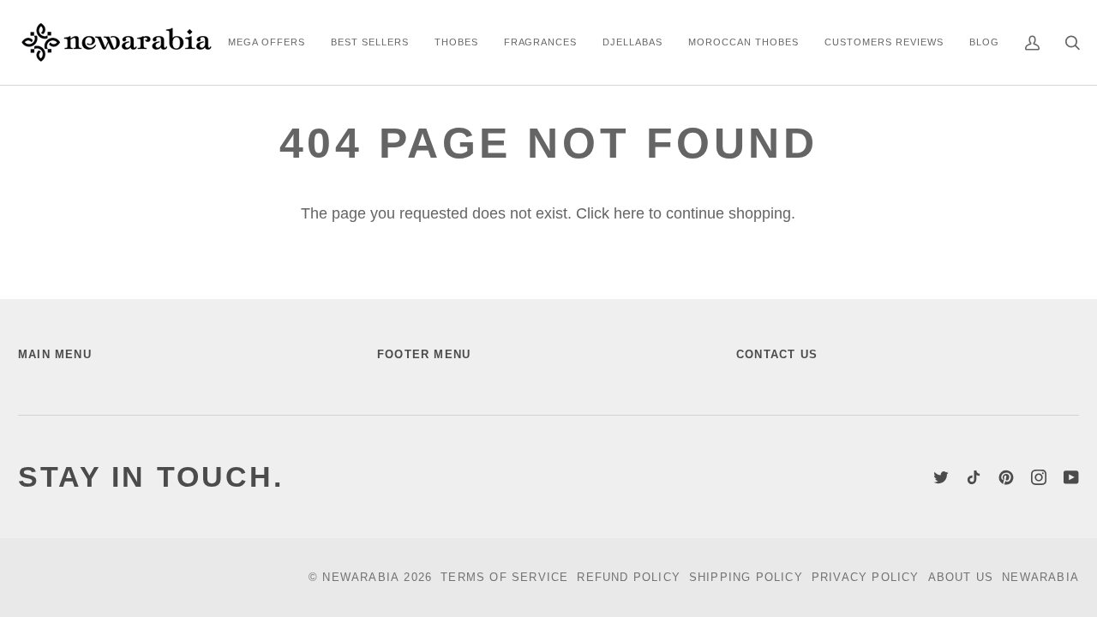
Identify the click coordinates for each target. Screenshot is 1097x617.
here (629, 213)
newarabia (360, 577)
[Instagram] (1038, 477)
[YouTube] (1071, 477)
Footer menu (424, 354)
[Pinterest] (1006, 477)
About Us (961, 577)
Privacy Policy (866, 577)
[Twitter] (941, 477)
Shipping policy (746, 577)
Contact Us (777, 354)
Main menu (55, 354)
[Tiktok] (973, 477)
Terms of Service (504, 577)
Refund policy (628, 577)
